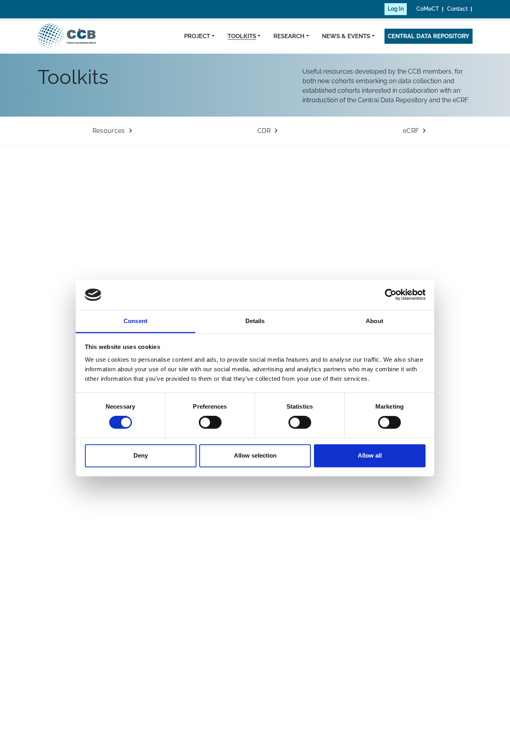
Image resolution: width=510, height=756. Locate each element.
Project (197, 35)
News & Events (346, 35)
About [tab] (374, 321)
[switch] (210, 422)
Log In (396, 9)
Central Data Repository (428, 35)
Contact (457, 9)
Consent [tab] (135, 321)
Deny (140, 455)
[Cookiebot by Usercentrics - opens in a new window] (391, 295)
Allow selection (255, 455)
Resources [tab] (108, 130)
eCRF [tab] (411, 130)
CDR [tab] (264, 130)
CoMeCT (427, 9)
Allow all (370, 455)
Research (288, 35)
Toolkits (242, 35)
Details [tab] (255, 321)
